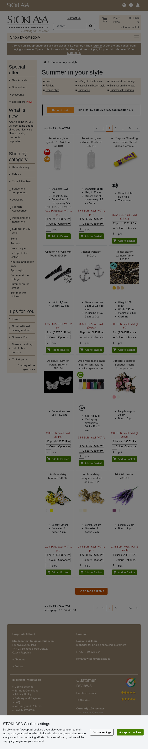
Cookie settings (101, 732)
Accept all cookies (130, 732)
